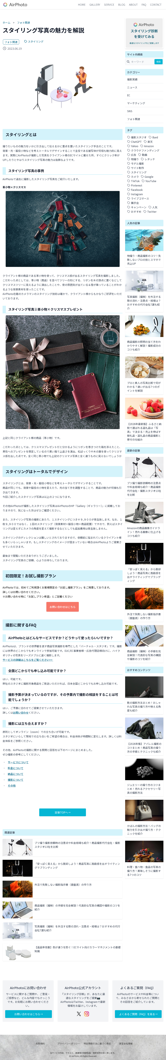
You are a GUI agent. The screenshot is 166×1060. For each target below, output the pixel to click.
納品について (15, 774)
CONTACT (155, 4)
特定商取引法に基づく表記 (97, 1043)
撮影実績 (132, 79)
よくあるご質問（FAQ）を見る (137, 1014)
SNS (129, 111)
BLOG (121, 4)
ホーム (6, 22)
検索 (158, 61)
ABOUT (133, 4)
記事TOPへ (61, 812)
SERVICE (109, 4)
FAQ (144, 4)
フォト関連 (23, 22)
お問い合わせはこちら (63, 607)
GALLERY (94, 4)
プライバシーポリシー (68, 1043)
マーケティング (136, 103)
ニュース (132, 87)
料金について (15, 768)
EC (128, 95)
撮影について (15, 780)
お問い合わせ (21, 712)
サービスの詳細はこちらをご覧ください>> (28, 660)
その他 (12, 785)
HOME (82, 4)
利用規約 (40, 1043)
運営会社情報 (126, 1043)
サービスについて (18, 762)
